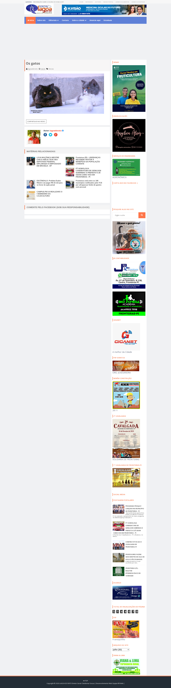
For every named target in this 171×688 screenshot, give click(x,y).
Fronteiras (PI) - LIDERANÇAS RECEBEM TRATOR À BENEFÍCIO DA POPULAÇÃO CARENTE (88, 160)
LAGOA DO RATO (66, 683)
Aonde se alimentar (122, 2)
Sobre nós (41, 20)
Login (81, 2)
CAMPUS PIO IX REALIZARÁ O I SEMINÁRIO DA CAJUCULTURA (49, 194)
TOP (86, 681)
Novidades (89, 2)
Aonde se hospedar (138, 2)
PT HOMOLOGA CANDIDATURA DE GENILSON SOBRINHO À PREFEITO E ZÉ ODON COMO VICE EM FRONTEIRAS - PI (88, 173)
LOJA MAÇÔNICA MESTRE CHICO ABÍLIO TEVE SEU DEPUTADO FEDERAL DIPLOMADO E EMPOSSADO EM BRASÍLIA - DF (49, 161)
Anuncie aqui (95, 20)
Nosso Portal (108, 2)
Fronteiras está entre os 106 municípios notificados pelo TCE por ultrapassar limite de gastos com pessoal (89, 184)
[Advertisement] (85, 43)
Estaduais (108, 20)
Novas (51, 69)
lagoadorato (56, 130)
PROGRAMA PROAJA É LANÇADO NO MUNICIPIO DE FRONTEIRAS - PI (135, 508)
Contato (65, 20)
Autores (98, 2)
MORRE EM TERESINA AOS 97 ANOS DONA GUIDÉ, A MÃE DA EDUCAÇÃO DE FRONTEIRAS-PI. (49, 2)
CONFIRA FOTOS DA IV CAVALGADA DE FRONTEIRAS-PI (134, 544)
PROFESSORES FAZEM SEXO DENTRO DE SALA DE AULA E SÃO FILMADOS (135, 556)
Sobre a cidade (78, 20)
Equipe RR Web (118, 683)
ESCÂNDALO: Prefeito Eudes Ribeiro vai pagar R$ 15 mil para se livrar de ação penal (49, 183)
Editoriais (53, 20)
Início (31, 20)
